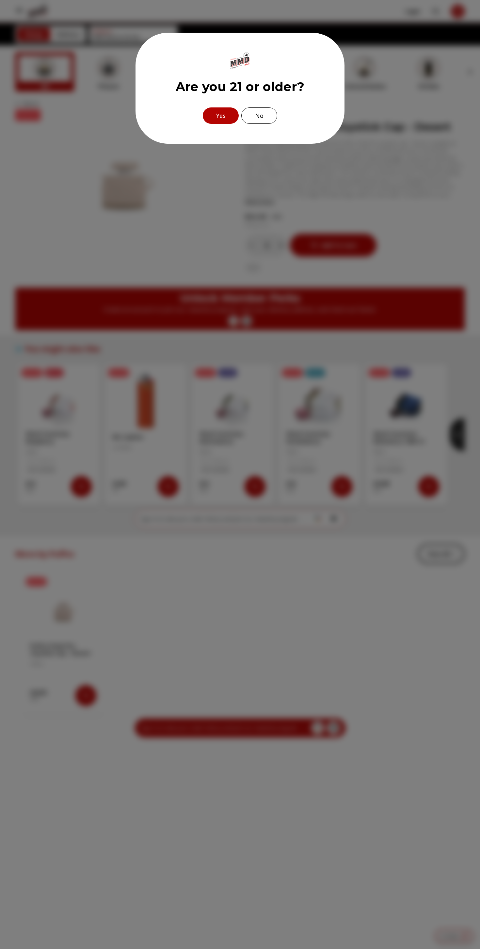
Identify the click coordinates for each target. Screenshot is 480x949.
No (259, 116)
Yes (221, 116)
